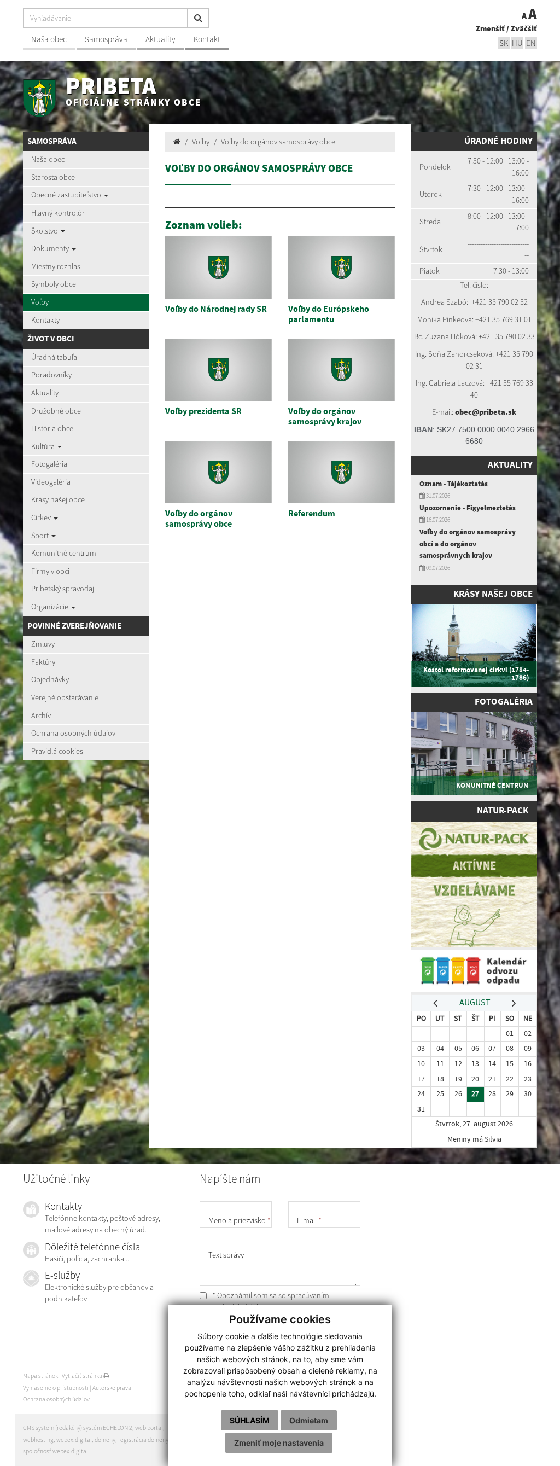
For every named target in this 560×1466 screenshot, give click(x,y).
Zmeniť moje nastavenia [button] (279, 1442)
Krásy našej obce (58, 499)
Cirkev (41, 517)
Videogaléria (51, 482)
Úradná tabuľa (54, 357)
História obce (52, 428)
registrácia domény (143, 1440)
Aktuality (160, 39)
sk (503, 43)
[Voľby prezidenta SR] (218, 370)
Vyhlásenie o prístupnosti (56, 1388)
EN (531, 43)
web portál (149, 1428)
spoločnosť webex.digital (55, 1451)
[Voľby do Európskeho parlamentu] (341, 267)
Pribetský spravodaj (62, 589)
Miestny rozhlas (55, 266)
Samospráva (106, 39)
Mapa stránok (40, 1376)
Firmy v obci (50, 571)
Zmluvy (43, 644)
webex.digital (74, 1440)
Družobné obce (56, 411)
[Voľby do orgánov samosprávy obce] (218, 472)
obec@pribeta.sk (485, 412)
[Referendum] (341, 472)
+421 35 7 (486, 302)
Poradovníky (51, 375)
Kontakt (207, 39)
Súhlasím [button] (250, 1420)
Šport (40, 535)
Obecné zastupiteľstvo (67, 195)
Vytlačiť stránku (82, 1376)
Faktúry (43, 662)
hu (517, 43)
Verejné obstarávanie (64, 697)
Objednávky (50, 679)
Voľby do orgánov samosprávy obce (278, 142)
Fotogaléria (49, 464)
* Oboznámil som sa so (270, 1301)
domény (105, 1440)
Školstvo (45, 231)
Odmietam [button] (308, 1420)
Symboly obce (53, 284)
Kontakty (45, 320)
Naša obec (49, 39)
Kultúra (43, 446)
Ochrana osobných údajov (73, 733)
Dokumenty (51, 248)
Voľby (40, 302)
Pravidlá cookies (57, 751)
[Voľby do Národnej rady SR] (218, 267)
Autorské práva (111, 1388)
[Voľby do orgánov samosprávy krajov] (341, 370)
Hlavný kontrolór (58, 213)
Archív (41, 715)
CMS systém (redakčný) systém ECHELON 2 (77, 1428)
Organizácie (50, 607)
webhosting (38, 1440)
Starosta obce (53, 177)
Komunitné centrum (63, 553)
